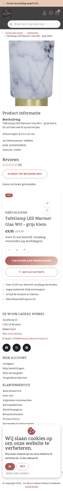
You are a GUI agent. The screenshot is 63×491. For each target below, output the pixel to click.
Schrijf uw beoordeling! (25, 174)
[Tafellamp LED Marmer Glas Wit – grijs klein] (31, 73)
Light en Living (16, 212)
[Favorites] (51, 13)
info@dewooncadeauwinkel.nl (30, 338)
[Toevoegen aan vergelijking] (47, 210)
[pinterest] (27, 348)
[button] (47, 203)
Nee (22, 466)
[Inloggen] (44, 13)
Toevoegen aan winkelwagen (31, 260)
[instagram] (17, 348)
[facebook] (7, 348)
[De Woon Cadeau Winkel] (7, 13)
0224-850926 (14, 334)
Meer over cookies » (18, 473)
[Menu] (4, 24)
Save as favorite (33, 272)
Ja (10, 466)
